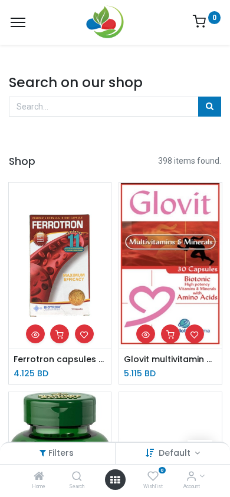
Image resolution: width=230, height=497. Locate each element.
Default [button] (176, 453)
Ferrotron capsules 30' (60, 359)
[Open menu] (115, 480)
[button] (35, 333)
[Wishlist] (153, 477)
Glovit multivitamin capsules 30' (170, 359)
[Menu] (18, 22)
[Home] (39, 477)
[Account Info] (191, 477)
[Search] (77, 477)
